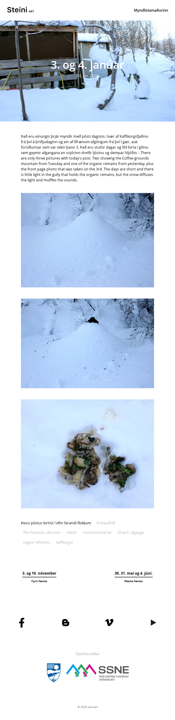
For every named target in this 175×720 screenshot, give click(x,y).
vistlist (72, 532)
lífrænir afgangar (131, 532)
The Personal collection (41, 532)
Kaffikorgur (64, 542)
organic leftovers (36, 542)
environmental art (97, 532)
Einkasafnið (106, 522)
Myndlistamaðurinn (151, 10)
